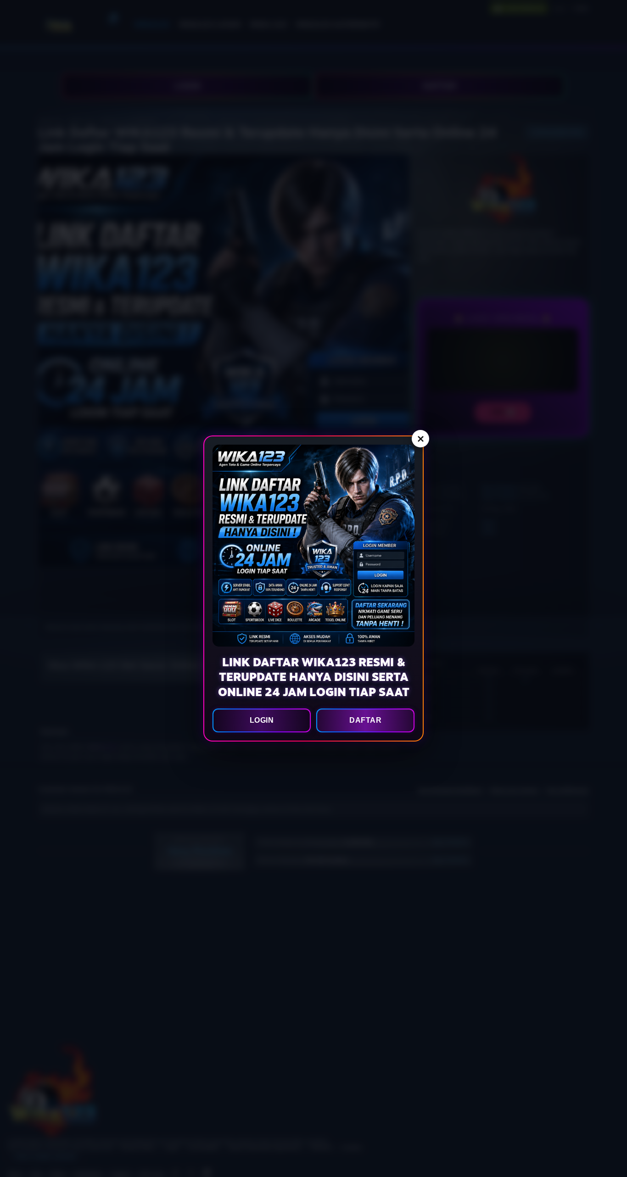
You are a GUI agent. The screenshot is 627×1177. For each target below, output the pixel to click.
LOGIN (262, 720)
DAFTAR (365, 720)
